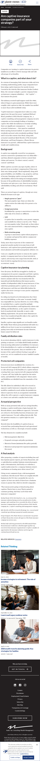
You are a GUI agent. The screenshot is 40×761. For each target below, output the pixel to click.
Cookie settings (20, 711)
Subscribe (20, 702)
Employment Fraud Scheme (20, 696)
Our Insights (8, 7)
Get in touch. (18, 669)
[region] (20, 751)
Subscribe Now (20, 718)
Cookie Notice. (24, 753)
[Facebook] (20, 685)
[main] (20, 380)
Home (2, 7)
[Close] (37, 745)
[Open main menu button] (37, 3)
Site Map (20, 705)
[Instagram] (25, 685)
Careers (20, 690)
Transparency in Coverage (20, 708)
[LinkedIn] (15, 685)
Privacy (20, 699)
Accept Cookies (28, 757)
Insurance (18, 539)
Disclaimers (20, 693)
